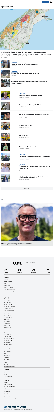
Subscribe (45, 2)
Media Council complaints (9, 289)
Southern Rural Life (8, 344)
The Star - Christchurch (9, 316)
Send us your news (8, 281)
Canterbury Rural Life (8, 312)
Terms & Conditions (8, 384)
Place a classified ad (8, 397)
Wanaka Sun (6, 333)
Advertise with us (7, 393)
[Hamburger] (51, 2)
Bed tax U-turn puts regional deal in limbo (30, 95)
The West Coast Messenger (9, 306)
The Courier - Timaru (8, 329)
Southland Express (8, 348)
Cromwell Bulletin (7, 334)
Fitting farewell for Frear (26, 125)
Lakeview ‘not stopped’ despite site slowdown (25, 74)
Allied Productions (7, 371)
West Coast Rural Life (8, 308)
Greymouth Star (7, 302)
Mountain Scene (7, 336)
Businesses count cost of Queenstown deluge (24, 64)
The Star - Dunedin (8, 340)
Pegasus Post (6, 319)
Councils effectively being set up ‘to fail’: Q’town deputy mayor (34, 157)
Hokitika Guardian (8, 304)
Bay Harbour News (8, 317)
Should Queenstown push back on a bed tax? (17, 244)
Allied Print (6, 375)
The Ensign (6, 346)
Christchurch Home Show (9, 366)
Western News (7, 321)
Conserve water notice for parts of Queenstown (32, 105)
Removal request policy (9, 291)
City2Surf (6, 364)
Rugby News (6, 359)
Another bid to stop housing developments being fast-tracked (34, 115)
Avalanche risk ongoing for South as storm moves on (23, 52)
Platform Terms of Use (8, 287)
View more (26, 188)
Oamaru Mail (6, 331)
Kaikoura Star (7, 300)
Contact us (6, 279)
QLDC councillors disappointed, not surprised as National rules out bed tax (34, 167)
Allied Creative (7, 373)
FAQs (5, 388)
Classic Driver (6, 355)
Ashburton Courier (7, 327)
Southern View (7, 323)
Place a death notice (8, 395)
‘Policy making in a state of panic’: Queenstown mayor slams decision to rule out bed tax (34, 176)
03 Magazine (6, 357)
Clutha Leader (7, 342)
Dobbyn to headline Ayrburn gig (27, 147)
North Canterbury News (9, 310)
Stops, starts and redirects (9, 386)
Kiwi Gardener (7, 354)
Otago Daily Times (8, 297)
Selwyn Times (7, 325)
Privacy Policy (7, 285)
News (2, 245)
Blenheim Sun (7, 299)
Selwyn (20, 117)
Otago (20, 106)
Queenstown (4, 57)
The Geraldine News (8, 314)
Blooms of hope (23, 136)
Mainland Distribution (8, 376)
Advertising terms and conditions (11, 399)
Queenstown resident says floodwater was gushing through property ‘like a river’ (29, 82)
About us (5, 283)
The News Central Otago (9, 338)
